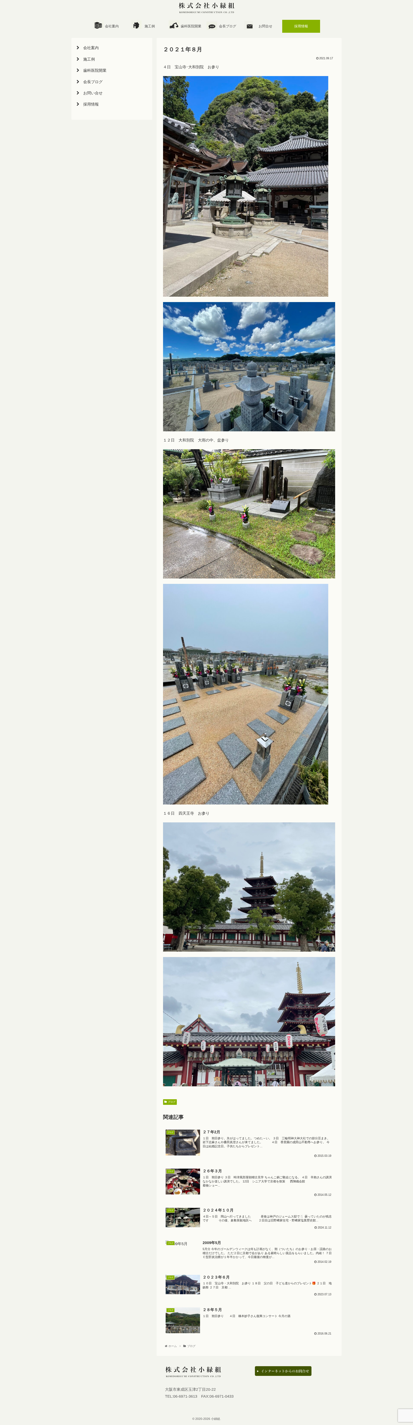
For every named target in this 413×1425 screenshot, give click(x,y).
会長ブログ (227, 26)
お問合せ (265, 26)
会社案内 (112, 26)
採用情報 (89, 104)
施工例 (150, 26)
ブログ (172, 1101)
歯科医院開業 (187, 26)
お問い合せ (91, 93)
